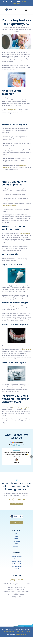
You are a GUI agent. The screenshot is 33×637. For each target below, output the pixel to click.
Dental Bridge (16, 561)
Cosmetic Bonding (16, 556)
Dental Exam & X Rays (16, 564)
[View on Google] (16, 459)
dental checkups (25, 233)
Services (16, 539)
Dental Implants (16, 566)
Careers (27, 631)
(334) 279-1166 (16, 499)
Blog (16, 543)
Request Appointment (16, 503)
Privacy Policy (19, 631)
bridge (14, 109)
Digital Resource (21, 634)
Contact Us (16, 522)
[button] (26, 9)
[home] (11, 9)
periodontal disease (9, 205)
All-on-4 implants (25, 350)
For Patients (16, 541)
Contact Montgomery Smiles (21, 408)
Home (16, 534)
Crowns (16, 559)
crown (10, 109)
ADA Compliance (8, 631)
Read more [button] (16, 456)
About (16, 536)
